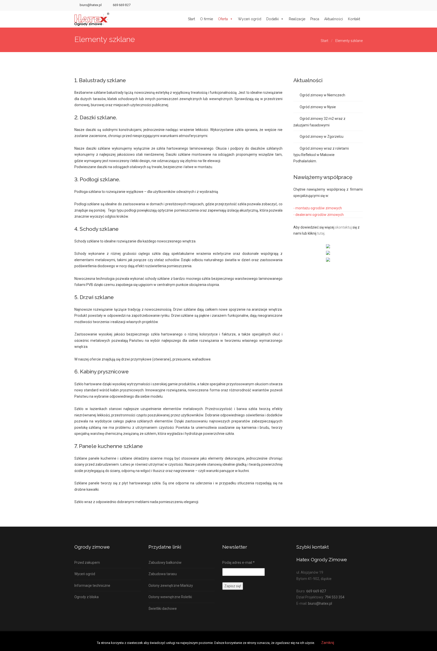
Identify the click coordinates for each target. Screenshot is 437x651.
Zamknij (327, 643)
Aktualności (333, 19)
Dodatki (272, 19)
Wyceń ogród (249, 19)
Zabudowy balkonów (165, 562)
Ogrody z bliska (86, 597)
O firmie (206, 19)
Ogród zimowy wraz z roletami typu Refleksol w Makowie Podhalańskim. (321, 154)
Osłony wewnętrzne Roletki (170, 597)
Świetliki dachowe (162, 609)
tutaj (320, 233)
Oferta (223, 19)
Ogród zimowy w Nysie (318, 107)
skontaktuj (343, 227)
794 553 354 (334, 597)
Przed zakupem (87, 562)
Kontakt (354, 19)
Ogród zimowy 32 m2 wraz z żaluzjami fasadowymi (319, 122)
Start (191, 19)
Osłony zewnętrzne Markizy (170, 585)
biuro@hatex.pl (91, 5)
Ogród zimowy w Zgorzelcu (321, 136)
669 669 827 (121, 5)
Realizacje (297, 19)
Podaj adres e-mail (238, 562)
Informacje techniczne (92, 585)
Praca (314, 19)
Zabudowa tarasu (162, 574)
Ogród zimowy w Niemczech (322, 95)
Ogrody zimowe (92, 547)
